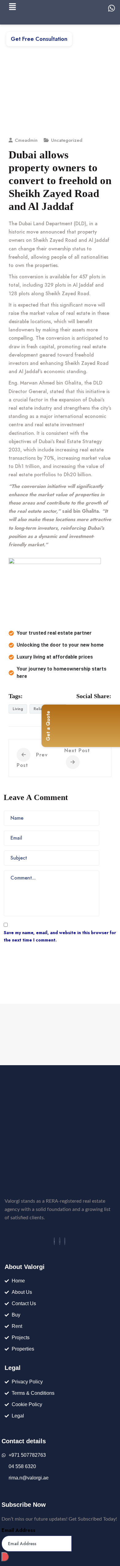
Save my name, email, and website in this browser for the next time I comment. (60, 936)
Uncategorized (66, 140)
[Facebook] (54, 1241)
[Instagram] (65, 1241)
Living (18, 709)
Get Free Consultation (39, 39)
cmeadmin (26, 140)
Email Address (18, 1530)
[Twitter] (59, 1241)
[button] (12, 6)
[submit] (5, 1556)
